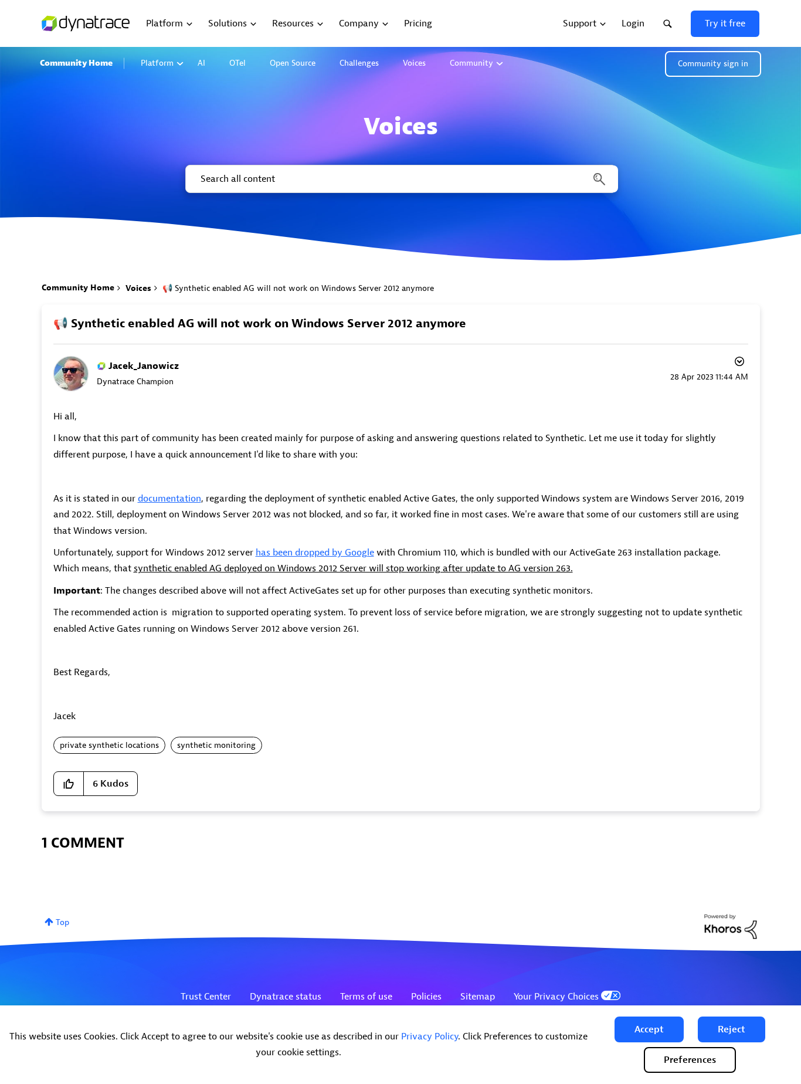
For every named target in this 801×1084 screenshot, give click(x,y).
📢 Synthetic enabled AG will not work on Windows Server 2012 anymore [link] (298, 288)
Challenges (359, 63)
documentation (169, 498)
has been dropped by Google (315, 552)
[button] (649, 1029)
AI (201, 63)
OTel (237, 63)
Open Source (292, 63)
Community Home (76, 63)
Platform (157, 63)
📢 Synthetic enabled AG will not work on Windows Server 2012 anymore (259, 323)
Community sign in (713, 64)
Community (471, 63)
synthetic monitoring (216, 745)
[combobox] (400, 179)
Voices (414, 63)
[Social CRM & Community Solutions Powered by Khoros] (730, 926)
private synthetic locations (109, 745)
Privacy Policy (429, 1036)
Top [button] (62, 922)
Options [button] (738, 363)
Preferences (690, 1060)
